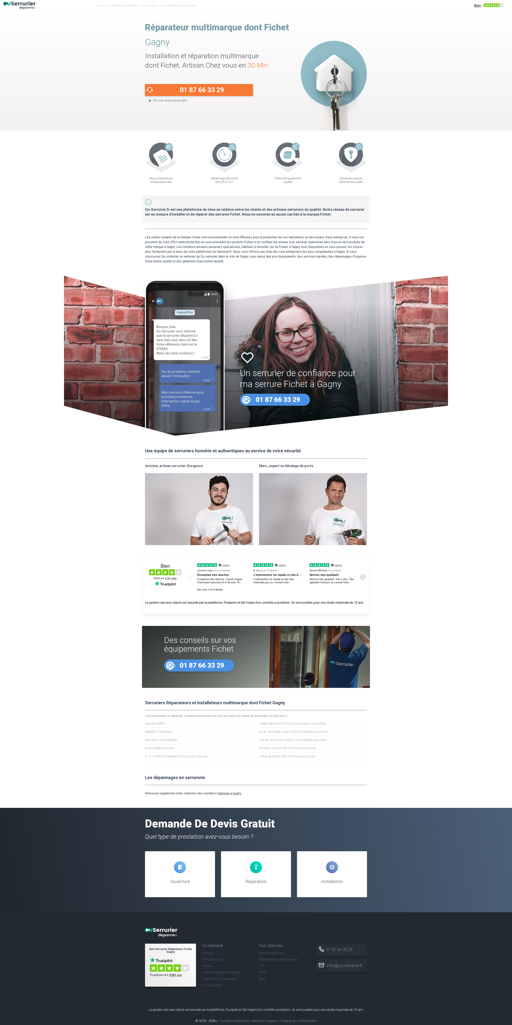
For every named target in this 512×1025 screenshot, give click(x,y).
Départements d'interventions (278, 959)
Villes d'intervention (272, 953)
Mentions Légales (264, 1021)
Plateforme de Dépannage (219, 979)
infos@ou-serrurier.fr (344, 965)
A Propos (208, 953)
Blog (262, 979)
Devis (262, 972)
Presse (206, 966)
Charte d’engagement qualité (221, 972)
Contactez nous (212, 959)
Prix (261, 966)
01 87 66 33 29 (202, 90)
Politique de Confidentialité (298, 1021)
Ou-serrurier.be (211, 985)
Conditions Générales (235, 1021)
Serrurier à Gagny (229, 793)
